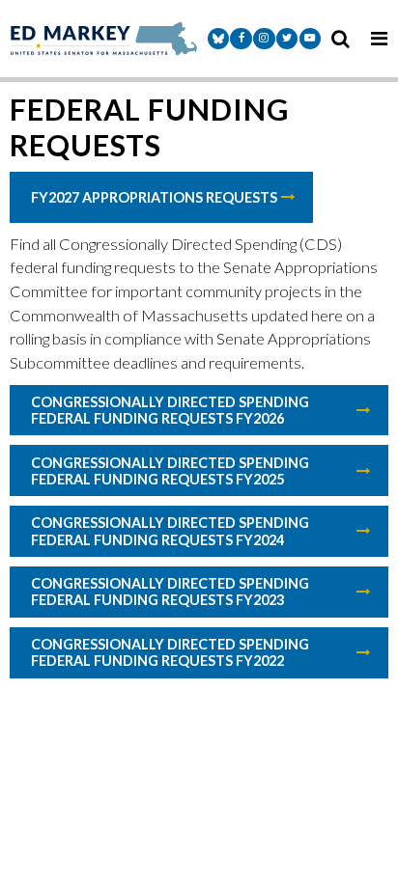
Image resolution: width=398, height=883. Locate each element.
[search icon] (340, 38)
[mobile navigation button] (378, 38)
